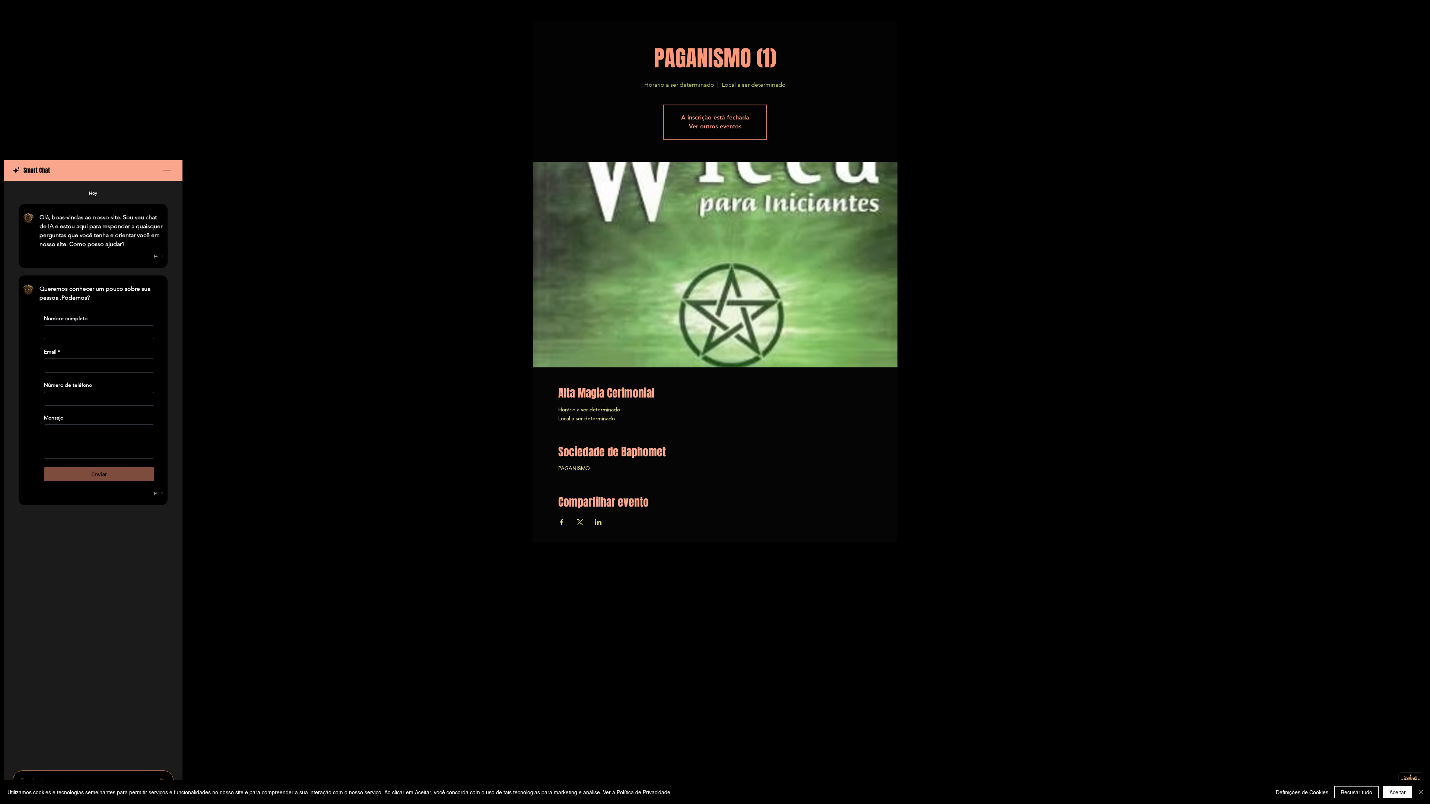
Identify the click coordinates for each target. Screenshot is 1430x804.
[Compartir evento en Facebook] (561, 522)
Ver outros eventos (715, 126)
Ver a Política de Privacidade (636, 792)
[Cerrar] (1421, 792)
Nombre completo (66, 318)
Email (52, 351)
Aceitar (1397, 792)
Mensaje (53, 417)
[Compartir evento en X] (580, 522)
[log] (93, 473)
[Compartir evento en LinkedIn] (598, 522)
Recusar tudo (1356, 792)
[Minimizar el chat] (167, 170)
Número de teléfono (68, 385)
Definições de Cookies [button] (1302, 792)
